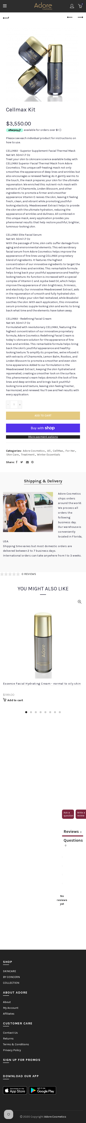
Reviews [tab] (73, 831)
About (7, 1002)
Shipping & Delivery (43, 481)
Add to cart (43, 415)
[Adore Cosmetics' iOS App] (15, 1090)
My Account (10, 1008)
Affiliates (8, 1013)
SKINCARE (9, 971)
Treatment (28, 454)
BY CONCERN (11, 977)
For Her (70, 450)
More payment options (43, 436)
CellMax (58, 450)
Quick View (79, 601)
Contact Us (10, 1032)
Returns (8, 1038)
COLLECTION (11, 983)
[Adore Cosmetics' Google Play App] (42, 1090)
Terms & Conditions (16, 1044)
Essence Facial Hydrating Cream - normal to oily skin (42, 683)
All (48, 450)
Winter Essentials (48, 454)
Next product (80, 17)
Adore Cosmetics (34, 450)
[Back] (6, 17)
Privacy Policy (12, 1050)
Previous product (70, 17)
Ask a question (68, 814)
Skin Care (12, 454)
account (72, 6)
